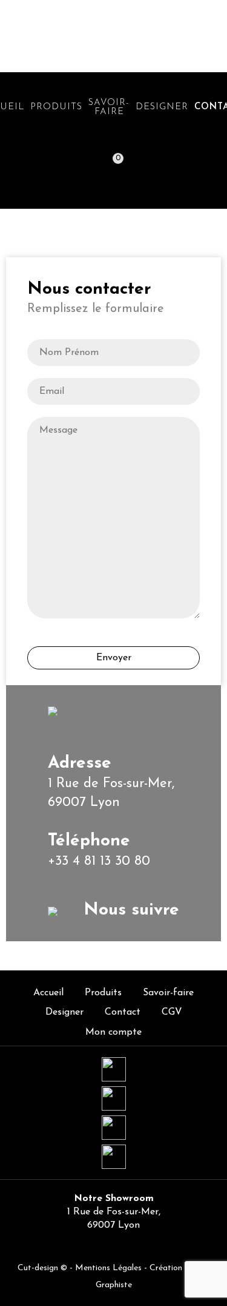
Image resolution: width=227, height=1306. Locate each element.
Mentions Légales (108, 1268)
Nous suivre (128, 910)
